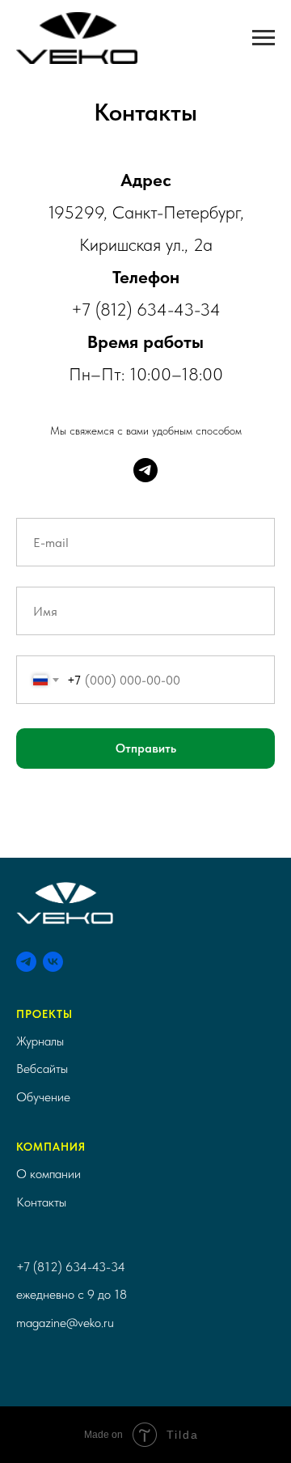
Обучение (43, 1097)
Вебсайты (42, 1068)
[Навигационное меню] (263, 38)
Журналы (40, 1041)
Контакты (41, 1202)
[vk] (53, 962)
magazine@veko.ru (65, 1322)
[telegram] (145, 470)
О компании (48, 1173)
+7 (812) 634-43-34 (70, 1266)
